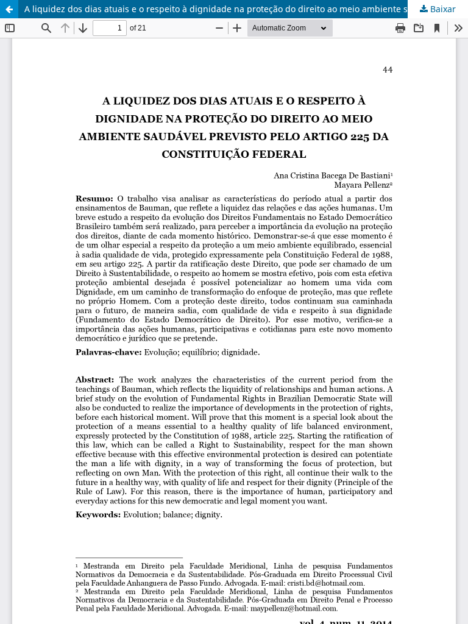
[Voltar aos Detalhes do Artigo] (9, 9)
